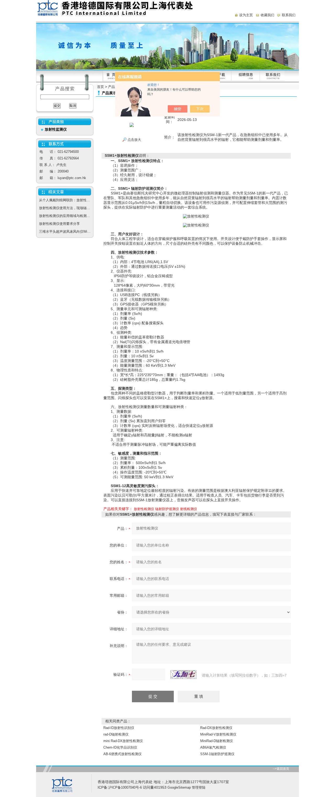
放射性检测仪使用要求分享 (59, 224)
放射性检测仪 (144, 509)
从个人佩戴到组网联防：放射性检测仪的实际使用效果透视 (66, 200)
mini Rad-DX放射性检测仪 (123, 741)
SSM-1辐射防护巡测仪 (217, 754)
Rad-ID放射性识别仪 (118, 728)
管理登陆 (198, 787)
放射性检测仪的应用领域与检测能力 (66, 216)
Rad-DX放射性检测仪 (216, 728)
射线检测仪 (188, 509)
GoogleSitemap (179, 787)
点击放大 (133, 140)
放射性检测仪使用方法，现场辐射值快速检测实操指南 (66, 208)
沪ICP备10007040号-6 (125, 787)
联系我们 (288, 15)
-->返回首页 (281, 769)
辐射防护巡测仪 (167, 509)
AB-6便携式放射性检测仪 (122, 754)
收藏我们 (267, 15)
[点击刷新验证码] (183, 674)
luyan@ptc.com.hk (72, 178)
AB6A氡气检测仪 (213, 747)
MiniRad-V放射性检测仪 (218, 734)
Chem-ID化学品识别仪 (120, 747)
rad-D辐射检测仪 (116, 734)
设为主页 (246, 15)
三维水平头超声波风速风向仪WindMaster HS (66, 231)
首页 (100, 87)
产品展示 (115, 87)
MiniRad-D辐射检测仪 (216, 741)
